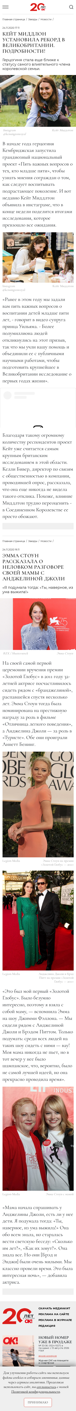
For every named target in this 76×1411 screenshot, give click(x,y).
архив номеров (48, 1356)
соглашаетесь (46, 1387)
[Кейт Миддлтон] (38, 257)
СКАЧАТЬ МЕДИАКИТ (54, 1308)
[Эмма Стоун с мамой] (38, 1139)
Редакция (47, 1325)
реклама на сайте (54, 1314)
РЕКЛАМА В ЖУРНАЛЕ (55, 1320)
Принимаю (38, 1402)
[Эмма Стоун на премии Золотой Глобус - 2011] (38, 804)
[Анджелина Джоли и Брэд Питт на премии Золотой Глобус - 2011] (38, 920)
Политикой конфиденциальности (35, 1391)
